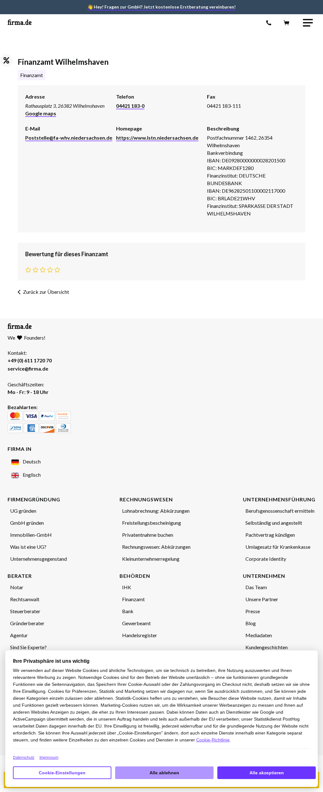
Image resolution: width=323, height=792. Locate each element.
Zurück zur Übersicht (46, 292)
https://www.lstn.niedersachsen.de (157, 138)
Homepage (129, 128)
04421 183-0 (130, 106)
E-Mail (32, 128)
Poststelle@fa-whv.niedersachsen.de (68, 138)
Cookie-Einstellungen (62, 772)
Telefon (125, 97)
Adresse (35, 97)
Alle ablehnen (164, 772)
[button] (307, 23)
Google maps (40, 113)
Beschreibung (223, 128)
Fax (211, 97)
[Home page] (20, 23)
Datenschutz (23, 757)
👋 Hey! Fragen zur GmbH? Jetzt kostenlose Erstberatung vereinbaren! (161, 6)
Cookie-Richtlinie (213, 739)
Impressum (48, 757)
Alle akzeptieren (267, 772)
